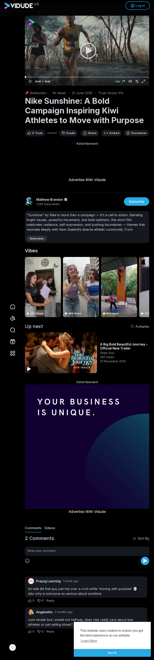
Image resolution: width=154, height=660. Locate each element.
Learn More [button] (89, 641)
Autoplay (142, 326)
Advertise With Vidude (87, 180)
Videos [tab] (49, 528)
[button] (10, 330)
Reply (50, 600)
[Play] (87, 51)
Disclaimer (139, 133)
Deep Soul (107, 352)
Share (92, 133)
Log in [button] (140, 6)
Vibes (31, 251)
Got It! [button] (112, 652)
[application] (87, 51)
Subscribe (136, 202)
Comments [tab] (33, 528)
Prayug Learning (48, 581)
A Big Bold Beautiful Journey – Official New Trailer (124, 346)
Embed (114, 133)
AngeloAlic (44, 612)
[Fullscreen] (143, 81)
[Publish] (145, 561)
